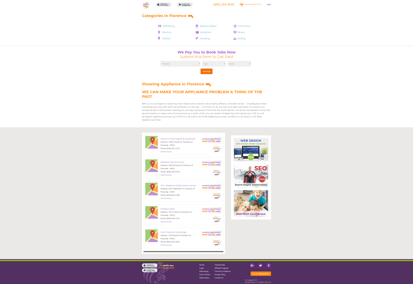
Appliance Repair (208, 25)
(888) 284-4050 (224, 4)
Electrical (166, 32)
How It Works (204, 274)
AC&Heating (168, 25)
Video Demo (204, 278)
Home (201, 265)
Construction (244, 25)
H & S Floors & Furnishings (173, 232)
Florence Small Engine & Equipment (178, 138)
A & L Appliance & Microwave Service (178, 185)
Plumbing (205, 38)
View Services (166, 151)
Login (268, 4)
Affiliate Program (221, 268)
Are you (261, 274)
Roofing (241, 38)
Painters (166, 38)
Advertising (203, 271)
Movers (241, 32)
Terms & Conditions (223, 271)
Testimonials (220, 265)
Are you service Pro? (253, 4)
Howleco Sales (168, 208)
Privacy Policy (220, 274)
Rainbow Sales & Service (172, 162)
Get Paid (206, 71)
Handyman (205, 32)
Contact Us (219, 278)
